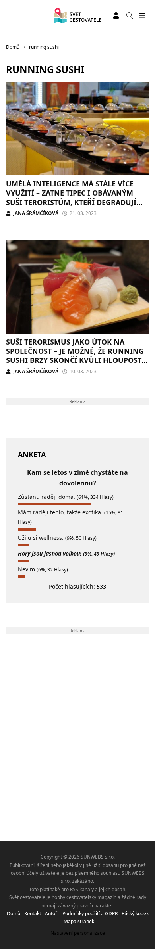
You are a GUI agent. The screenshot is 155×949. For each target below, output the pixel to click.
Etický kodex (135, 913)
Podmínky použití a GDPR (90, 913)
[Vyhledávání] (129, 15)
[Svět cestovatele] (77, 15)
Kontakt (32, 913)
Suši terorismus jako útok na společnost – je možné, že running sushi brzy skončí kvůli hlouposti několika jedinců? (75, 355)
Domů (13, 913)
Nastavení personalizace (77, 933)
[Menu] (142, 16)
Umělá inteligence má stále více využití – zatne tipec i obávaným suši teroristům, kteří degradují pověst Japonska (71, 197)
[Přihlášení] (116, 15)
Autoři (51, 913)
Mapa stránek (79, 921)
